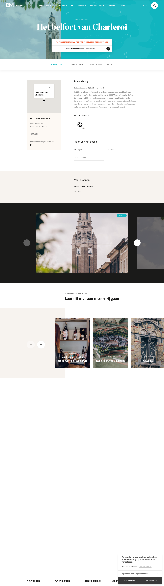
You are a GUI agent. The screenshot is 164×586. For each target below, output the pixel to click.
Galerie (110, 64)
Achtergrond (96, 5)
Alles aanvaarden (150, 580)
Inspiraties (60, 5)
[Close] (49, 87)
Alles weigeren (129, 580)
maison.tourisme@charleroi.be (42, 142)
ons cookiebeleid (145, 567)
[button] (26, 242)
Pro (72, 5)
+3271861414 (34, 134)
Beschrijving (56, 64)
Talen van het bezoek (76, 64)
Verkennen (44, 5)
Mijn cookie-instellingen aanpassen (135, 574)
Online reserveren (116, 5)
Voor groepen (96, 64)
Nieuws (81, 5)
